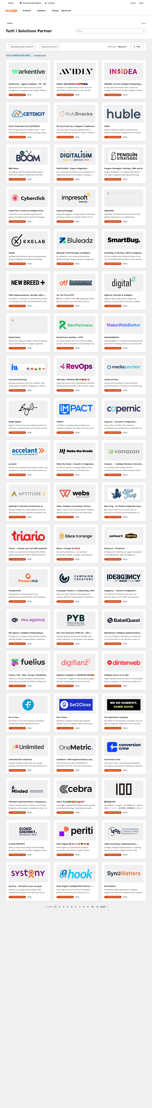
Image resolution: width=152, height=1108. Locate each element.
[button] (143, 23)
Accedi (133, 3)
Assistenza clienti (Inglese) (32, 3)
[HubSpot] (12, 10)
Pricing (55, 10)
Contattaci (51, 3)
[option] (21, 46)
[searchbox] (110, 30)
